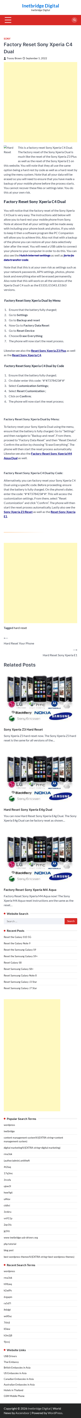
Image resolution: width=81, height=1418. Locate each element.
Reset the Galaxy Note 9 (17, 943)
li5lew (7, 1328)
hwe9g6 (8, 1192)
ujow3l (7, 1186)
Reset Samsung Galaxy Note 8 (20, 975)
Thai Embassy (11, 1361)
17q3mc (8, 1173)
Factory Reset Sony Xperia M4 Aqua (30, 890)
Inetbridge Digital (40, 5)
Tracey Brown (14, 58)
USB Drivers (10, 1356)
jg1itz (7, 1231)
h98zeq (8, 1284)
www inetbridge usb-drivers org (21, 1237)
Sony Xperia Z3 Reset (18, 512)
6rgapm (8, 1296)
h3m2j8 (8, 1335)
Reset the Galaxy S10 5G (17, 936)
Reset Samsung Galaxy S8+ (19, 968)
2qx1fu (7, 1224)
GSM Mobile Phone (14, 1395)
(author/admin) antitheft (17, 1160)
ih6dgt (7, 1309)
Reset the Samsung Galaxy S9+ (21, 956)
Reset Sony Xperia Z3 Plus (48, 350)
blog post (9, 1250)
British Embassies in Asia (17, 1367)
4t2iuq (7, 1166)
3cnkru (7, 1211)
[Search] (74, 20)
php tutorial (10, 1243)
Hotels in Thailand (13, 1390)
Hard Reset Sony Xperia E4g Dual (28, 809)
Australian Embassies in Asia (19, 1384)
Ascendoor (22, 1413)
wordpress (9, 1124)
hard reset (20, 628)
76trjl (7, 1322)
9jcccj (7, 1341)
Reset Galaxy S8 (13, 962)
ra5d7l (7, 1303)
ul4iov (7, 1199)
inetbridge (9, 1131)
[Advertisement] (40, 102)
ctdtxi (7, 1205)
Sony (7, 38)
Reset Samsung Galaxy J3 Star (20, 981)
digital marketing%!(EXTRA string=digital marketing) (32, 1147)
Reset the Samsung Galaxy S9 (20, 949)
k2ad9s (8, 1290)
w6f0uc (8, 1316)
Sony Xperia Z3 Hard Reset (23, 729)
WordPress (55, 1413)
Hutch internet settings (34, 255)
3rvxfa (7, 1179)
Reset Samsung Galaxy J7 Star (20, 988)
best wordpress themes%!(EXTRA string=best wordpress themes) (39, 1256)
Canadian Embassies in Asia (19, 1378)
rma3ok (8, 1154)
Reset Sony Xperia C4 (26, 355)
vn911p (8, 1218)
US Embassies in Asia (15, 1373)
